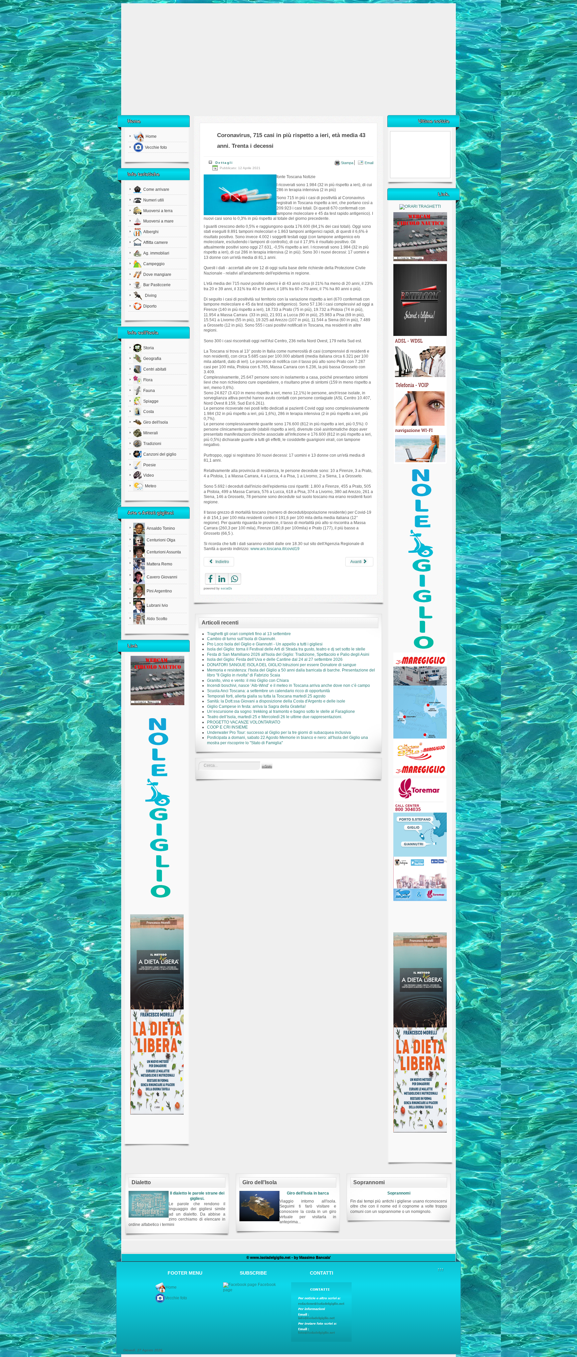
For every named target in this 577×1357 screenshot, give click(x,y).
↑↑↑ (440, 1269)
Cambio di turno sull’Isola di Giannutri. (241, 638)
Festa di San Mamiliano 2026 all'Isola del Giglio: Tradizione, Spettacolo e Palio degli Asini (288, 654)
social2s (226, 588)
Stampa (346, 163)
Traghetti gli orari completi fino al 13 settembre (249, 633)
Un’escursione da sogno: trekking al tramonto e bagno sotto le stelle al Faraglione (281, 711)
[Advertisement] (288, 61)
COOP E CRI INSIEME (227, 727)
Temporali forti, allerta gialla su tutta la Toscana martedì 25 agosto (266, 696)
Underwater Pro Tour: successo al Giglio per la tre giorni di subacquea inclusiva (279, 732)
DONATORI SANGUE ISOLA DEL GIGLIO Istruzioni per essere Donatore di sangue (281, 664)
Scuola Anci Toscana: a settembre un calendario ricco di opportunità (268, 691)
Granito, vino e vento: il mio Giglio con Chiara (248, 680)
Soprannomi (398, 1193)
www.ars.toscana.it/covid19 (275, 548)
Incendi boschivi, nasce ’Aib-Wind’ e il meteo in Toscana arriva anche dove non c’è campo (288, 685)
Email (368, 163)
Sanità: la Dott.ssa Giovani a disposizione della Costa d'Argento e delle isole (276, 701)
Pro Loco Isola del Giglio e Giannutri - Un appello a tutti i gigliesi (265, 644)
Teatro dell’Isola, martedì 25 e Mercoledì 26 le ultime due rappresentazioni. (274, 717)
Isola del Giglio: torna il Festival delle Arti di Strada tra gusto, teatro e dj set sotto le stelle (286, 649)
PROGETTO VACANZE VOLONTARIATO (243, 722)
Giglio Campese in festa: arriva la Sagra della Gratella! (256, 706)
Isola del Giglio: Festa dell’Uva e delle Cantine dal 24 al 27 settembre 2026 (275, 659)
